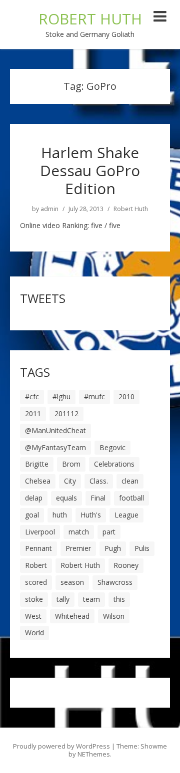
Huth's (90, 514)
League (126, 514)
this (119, 599)
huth (59, 514)
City (70, 481)
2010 (126, 396)
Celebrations (114, 464)
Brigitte (36, 464)
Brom (71, 464)
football (131, 498)
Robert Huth (131, 209)
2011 (33, 413)
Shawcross (115, 582)
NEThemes (94, 754)
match (78, 531)
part (109, 531)
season (72, 582)
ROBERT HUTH (90, 18)
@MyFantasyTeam (55, 447)
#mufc (94, 396)
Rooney (126, 565)
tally (63, 599)
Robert (36, 565)
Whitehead (72, 616)
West (33, 616)
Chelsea (37, 481)
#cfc (32, 396)
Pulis (142, 548)
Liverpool (40, 531)
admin (49, 209)
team (91, 599)
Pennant (38, 548)
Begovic (113, 447)
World (34, 632)
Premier (78, 548)
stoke (34, 599)
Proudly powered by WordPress (61, 746)
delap (33, 498)
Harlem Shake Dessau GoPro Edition (90, 170)
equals (66, 498)
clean (130, 481)
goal (32, 514)
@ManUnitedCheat (55, 430)
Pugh (112, 548)
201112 (66, 413)
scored (36, 582)
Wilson (113, 616)
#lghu (61, 396)
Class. (99, 481)
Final (98, 498)
